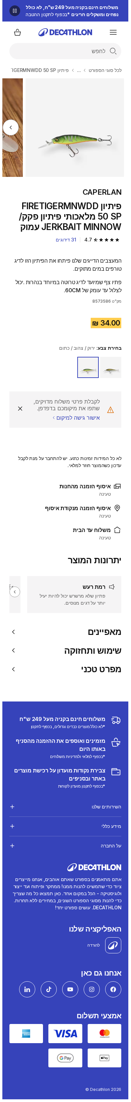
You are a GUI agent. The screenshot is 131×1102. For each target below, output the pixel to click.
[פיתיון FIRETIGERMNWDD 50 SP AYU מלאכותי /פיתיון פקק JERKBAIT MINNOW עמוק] (72, 127)
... (77, 70)
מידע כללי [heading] (109, 826)
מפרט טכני (99, 669)
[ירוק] (108, 367)
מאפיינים (102, 631)
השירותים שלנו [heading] (104, 806)
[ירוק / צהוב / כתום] (85, 367)
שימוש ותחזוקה (90, 650)
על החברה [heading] (108, 845)
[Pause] (12, 10)
